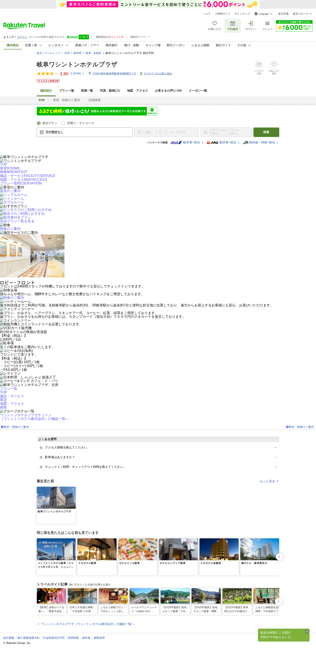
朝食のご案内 (10, 228)
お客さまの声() (168, 90)
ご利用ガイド (222, 13)
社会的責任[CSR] (53, 637)
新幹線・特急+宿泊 (262, 142)
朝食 (3, 407)
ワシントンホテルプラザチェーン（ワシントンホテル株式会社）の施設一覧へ (34, 417)
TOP (3, 164)
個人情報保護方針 (28, 637)
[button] (73, 489)
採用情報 (73, 637)
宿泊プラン (49, 123)
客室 (3, 400)
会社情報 (8, 637)
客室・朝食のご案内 (66, 100)
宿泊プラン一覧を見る (17, 221)
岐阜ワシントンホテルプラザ (77, 64)
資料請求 (99, 637)
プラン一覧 (66, 90)
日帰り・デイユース (80, 123)
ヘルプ (206, 13)
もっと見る (267, 481)
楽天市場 (283, 13)
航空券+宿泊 (191, 142)
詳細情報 (95, 100)
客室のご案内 (10, 191)
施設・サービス (12, 396)
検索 (266, 132)
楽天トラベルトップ (48, 53)
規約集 (86, 637)
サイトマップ (242, 13)
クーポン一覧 (198, 90)
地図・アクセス (137, 90)
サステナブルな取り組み (158, 73)
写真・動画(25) (110, 90)
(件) (75, 73)
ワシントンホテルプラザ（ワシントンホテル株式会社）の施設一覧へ (87, 624)
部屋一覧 (87, 90)
